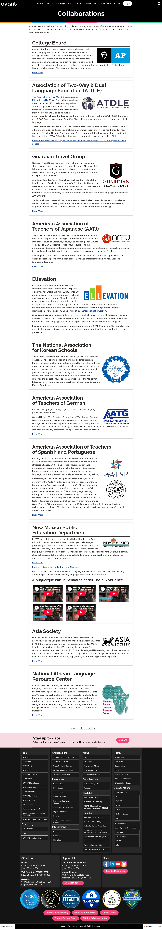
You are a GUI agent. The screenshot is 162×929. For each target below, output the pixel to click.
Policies (87, 813)
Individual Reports (91, 784)
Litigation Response (92, 775)
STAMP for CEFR (30, 775)
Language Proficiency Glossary (62, 802)
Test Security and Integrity (95, 837)
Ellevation (57, 840)
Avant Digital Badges (61, 762)
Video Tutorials (59, 797)
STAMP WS (27, 766)
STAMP (26, 757)
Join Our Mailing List (116, 871)
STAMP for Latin (29, 800)
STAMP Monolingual (31, 783)
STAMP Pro (27, 779)
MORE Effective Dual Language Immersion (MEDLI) (96, 807)
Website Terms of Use (85, 913)
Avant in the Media (91, 766)
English (150, 926)
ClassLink (57, 836)
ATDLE (119, 805)
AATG (118, 797)
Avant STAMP (45, 315)
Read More (37, 73)
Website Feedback (123, 783)
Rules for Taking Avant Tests (95, 826)
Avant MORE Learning (93, 802)
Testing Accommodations (94, 841)
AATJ (118, 818)
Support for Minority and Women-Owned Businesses (95, 831)
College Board (122, 814)
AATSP (119, 801)
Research (88, 788)
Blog (86, 757)
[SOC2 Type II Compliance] (30, 899)
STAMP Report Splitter (32, 838)
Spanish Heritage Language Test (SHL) (34, 814)
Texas (118, 841)
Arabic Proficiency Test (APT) (35, 819)
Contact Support (73, 883)
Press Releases (90, 762)
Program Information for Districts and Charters (55, 567)
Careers (118, 770)
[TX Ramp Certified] (91, 899)
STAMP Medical (29, 787)
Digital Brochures (60, 812)
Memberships (120, 824)
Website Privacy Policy (93, 817)
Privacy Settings (8, 926)
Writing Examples (60, 792)
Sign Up (123, 740)
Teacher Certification (61, 775)
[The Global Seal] (50, 899)
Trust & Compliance (123, 779)
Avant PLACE (28, 805)
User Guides (58, 788)
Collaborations (121, 792)
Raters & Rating (121, 775)
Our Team (119, 762)
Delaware (120, 832)
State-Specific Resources (63, 807)
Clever (56, 832)
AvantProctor (28, 829)
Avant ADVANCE (91, 797)
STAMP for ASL (29, 792)
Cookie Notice (109, 913)
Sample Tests (58, 784)
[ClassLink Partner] (71, 899)
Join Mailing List (90, 770)
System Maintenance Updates (62, 821)
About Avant (120, 757)
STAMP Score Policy (92, 822)
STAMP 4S (27, 762)
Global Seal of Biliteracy (63, 770)
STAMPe (26, 770)
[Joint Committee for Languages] (112, 899)
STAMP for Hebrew (31, 796)
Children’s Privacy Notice (94, 849)
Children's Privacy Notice (95, 918)
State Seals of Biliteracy (63, 766)
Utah (118, 845)
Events (56, 816)
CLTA (118, 810)
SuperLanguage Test (31, 809)
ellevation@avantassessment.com (78, 329)
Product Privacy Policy (93, 845)
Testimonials (120, 766)
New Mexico (121, 836)
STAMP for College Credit (64, 757)
